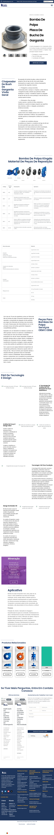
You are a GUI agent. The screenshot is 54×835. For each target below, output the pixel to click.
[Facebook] (2, 791)
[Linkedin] (5, 791)
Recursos (45, 791)
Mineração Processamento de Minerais (34, 772)
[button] (51, 5)
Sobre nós (45, 781)
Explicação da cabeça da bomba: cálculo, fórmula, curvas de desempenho (8, 717)
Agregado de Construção (33, 806)
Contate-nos (4, 797)
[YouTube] (8, 791)
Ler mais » (6, 748)
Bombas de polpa (22, 771)
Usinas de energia (34, 799)
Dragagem (32, 790)
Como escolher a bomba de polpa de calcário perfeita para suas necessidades (22, 717)
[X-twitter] (11, 791)
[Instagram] (2, 793)
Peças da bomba (22, 792)
